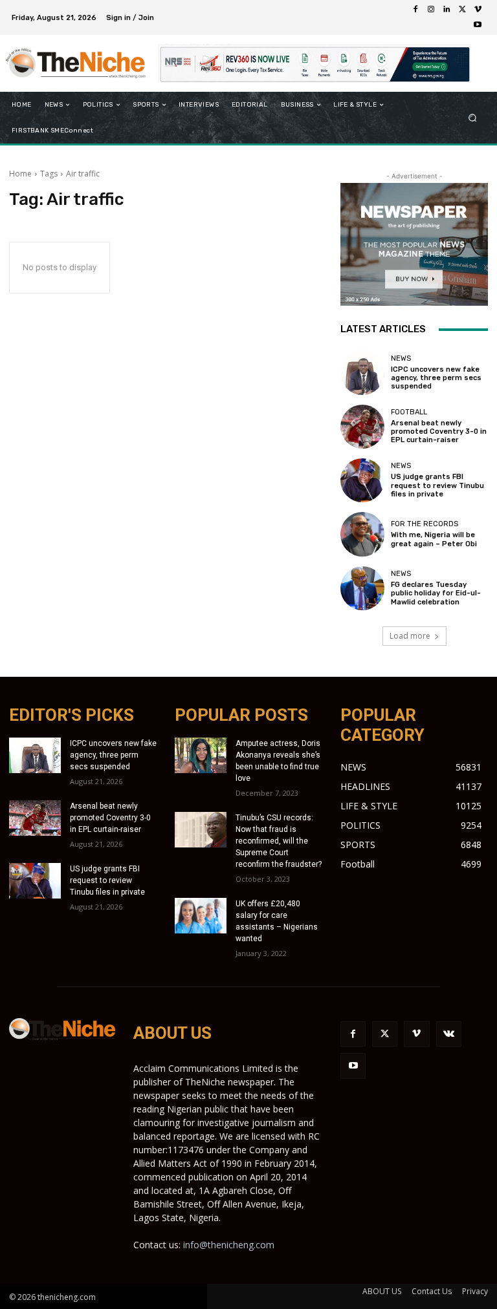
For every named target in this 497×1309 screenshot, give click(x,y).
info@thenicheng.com (228, 1245)
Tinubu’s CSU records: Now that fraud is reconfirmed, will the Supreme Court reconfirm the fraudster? (279, 841)
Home (20, 173)
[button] (472, 118)
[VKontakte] (448, 1034)
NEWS (401, 358)
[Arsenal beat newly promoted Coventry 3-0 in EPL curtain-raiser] (362, 427)
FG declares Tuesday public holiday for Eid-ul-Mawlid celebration (436, 593)
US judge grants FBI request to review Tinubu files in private (437, 485)
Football (409, 412)
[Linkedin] (446, 9)
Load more (410, 635)
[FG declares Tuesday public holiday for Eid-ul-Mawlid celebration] (362, 588)
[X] (462, 9)
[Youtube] (477, 25)
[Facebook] (415, 9)
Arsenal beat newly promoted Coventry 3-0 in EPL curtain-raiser (439, 431)
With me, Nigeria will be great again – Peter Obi (434, 539)
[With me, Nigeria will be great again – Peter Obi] (362, 534)
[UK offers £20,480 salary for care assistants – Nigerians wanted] (200, 915)
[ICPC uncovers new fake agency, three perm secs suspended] (362, 372)
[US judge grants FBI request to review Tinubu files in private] (362, 480)
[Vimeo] (477, 9)
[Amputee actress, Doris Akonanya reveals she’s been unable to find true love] (200, 755)
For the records (424, 523)
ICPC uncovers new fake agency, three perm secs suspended (436, 377)
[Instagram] (431, 9)
